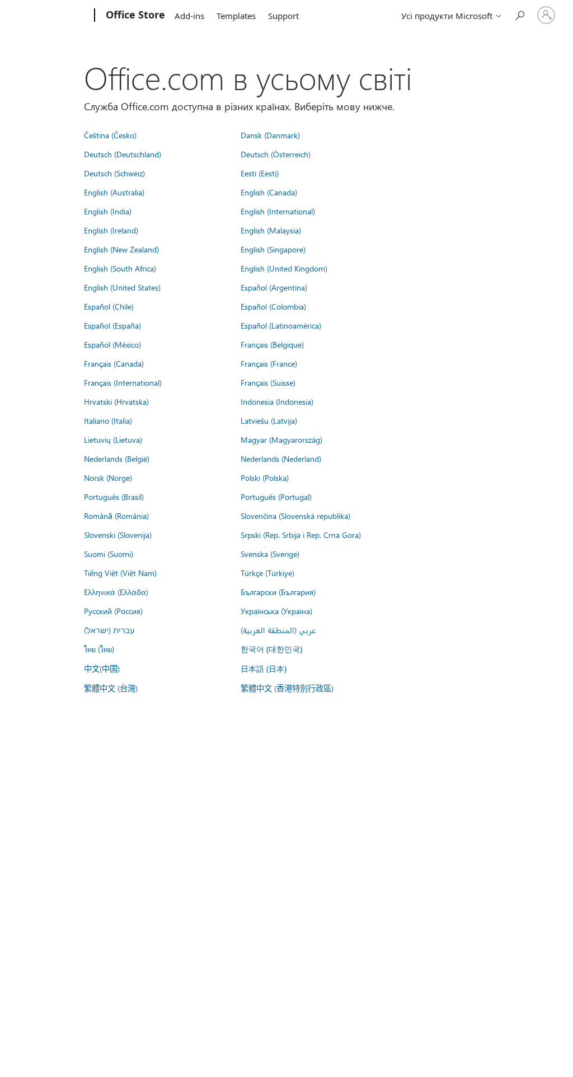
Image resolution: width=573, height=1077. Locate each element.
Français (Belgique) (272, 344)
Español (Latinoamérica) (281, 325)
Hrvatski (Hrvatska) (116, 401)
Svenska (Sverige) (270, 553)
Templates (236, 15)
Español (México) (112, 344)
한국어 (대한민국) (271, 649)
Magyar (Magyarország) (281, 439)
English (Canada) (269, 192)
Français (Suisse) (268, 382)
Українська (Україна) (276, 610)
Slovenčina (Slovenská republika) (295, 515)
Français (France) (269, 363)
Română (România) (116, 515)
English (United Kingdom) (284, 268)
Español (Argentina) (274, 287)
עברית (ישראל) (109, 629)
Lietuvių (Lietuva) (113, 439)
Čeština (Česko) (110, 135)
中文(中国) (102, 668)
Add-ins (189, 15)
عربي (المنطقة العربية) (278, 629)
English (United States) (122, 287)
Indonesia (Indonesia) (277, 401)
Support (283, 15)
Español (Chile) (109, 306)
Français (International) (123, 382)
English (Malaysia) (271, 230)
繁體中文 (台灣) (111, 688)
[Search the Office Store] (519, 14)
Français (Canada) (114, 363)
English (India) (107, 211)
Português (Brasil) (114, 496)
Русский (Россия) (113, 610)
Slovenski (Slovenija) (118, 534)
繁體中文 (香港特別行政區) (287, 688)
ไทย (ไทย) (99, 648)
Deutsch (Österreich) (276, 154)
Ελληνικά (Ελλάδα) (116, 591)
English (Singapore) (273, 249)
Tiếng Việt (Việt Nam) (120, 572)
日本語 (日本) (263, 668)
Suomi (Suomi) (108, 553)
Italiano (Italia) (108, 420)
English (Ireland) (111, 230)
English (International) (278, 211)
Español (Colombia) (273, 306)
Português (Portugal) (276, 496)
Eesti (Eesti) (260, 173)
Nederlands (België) (116, 458)
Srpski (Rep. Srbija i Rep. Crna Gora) (301, 534)
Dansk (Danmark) (270, 135)
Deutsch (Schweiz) (114, 173)
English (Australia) (114, 192)
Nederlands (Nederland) (281, 458)
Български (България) (278, 591)
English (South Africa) (120, 268)
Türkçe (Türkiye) (267, 572)
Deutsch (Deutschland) (122, 154)
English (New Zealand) (121, 249)
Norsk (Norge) (108, 477)
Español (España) (112, 325)
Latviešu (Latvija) (269, 420)
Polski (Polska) (265, 477)
